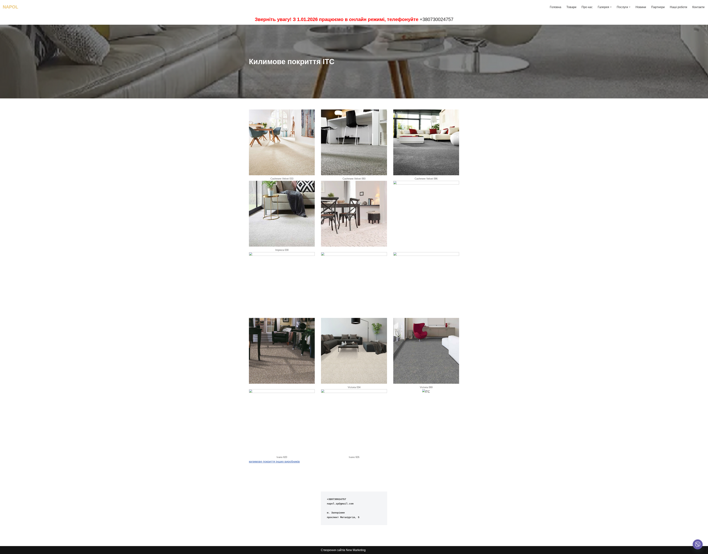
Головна (555, 7)
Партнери (658, 7)
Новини (641, 7)
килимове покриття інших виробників (274, 461)
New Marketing (356, 550)
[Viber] (698, 544)
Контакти (698, 7)
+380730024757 (436, 19)
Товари (571, 7)
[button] (611, 7)
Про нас (587, 7)
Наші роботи (678, 7)
